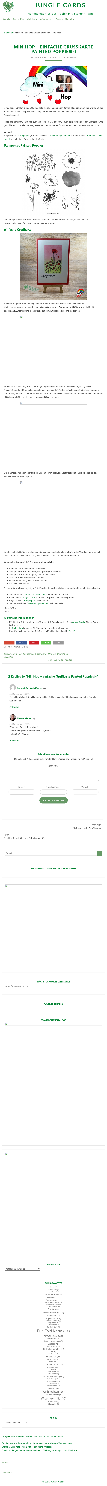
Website (85, 786)
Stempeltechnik (53, 1383)
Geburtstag (53, 1335)
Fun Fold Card (53, 1327)
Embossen (54, 1315)
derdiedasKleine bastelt (36, 594)
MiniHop (52, 653)
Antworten (14, 706)
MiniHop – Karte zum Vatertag (87, 826)
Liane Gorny (40, 57)
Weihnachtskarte (53, 1394)
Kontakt (5, 1462)
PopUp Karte (53, 1372)
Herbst (53, 1352)
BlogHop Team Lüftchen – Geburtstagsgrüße (24, 837)
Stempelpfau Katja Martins (30, 688)
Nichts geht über (54, 1367)
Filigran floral (53, 1323)
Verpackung (53, 1388)
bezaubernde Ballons (53, 1304)
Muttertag (53, 1361)
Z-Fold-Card (53, 1401)
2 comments (70, 57)
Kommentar (53, 765)
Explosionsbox (53, 1318)
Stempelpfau (24, 135)
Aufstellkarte (54, 1294)
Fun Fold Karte (55, 659)
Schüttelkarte (53, 1381)
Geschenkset (53, 1338)
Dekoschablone (53, 1312)
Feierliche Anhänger (53, 1321)
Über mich (69, 19)
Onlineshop (17, 627)
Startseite (6, 19)
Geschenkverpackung (53, 1341)
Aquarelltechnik (53, 1292)
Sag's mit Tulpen (54, 1379)
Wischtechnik (53, 1398)
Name (21, 786)
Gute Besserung (53, 1346)
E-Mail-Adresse (53, 786)
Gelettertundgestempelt (59, 135)
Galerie (58, 19)
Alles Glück (53, 1289)
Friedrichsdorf (29, 653)
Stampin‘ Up (18, 19)
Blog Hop (17, 653)
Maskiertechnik (53, 1359)
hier (20, 625)
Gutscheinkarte (53, 1349)
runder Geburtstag (53, 1376)
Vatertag (68, 659)
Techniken (8, 656)
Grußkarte (41, 653)
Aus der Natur (53, 1297)
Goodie (53, 1343)
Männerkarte (53, 1364)
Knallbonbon (53, 1354)
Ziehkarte (53, 1404)
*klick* (72, 630)
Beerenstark (53, 1300)
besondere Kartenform (53, 1302)
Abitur (53, 1287)
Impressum (7, 1471)
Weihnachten (54, 1391)
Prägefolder (53, 1374)
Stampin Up (63, 653)
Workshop (31, 19)
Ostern (53, 1369)
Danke (53, 1309)
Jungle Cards (29, 597)
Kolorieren (53, 1356)
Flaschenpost (54, 1325)
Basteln (7, 653)
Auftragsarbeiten (46, 19)
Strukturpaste (53, 1385)
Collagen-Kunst (53, 1306)
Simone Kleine (24, 718)
